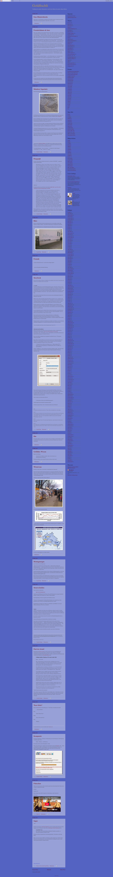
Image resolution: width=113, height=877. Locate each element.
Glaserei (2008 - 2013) (71, 130)
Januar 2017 (69, 400)
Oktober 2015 (70, 377)
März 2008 (69, 242)
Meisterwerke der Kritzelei (72, 170)
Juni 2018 (69, 421)
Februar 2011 (70, 294)
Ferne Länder (42, 865)
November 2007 (70, 236)
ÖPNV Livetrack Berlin (71, 133)
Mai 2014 (69, 352)
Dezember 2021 (70, 445)
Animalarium (70, 121)
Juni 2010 (69, 282)
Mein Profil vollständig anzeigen (73, 475)
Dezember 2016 (70, 398)
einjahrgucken (70, 89)
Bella (68, 107)
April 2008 (69, 243)
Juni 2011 (69, 300)
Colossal (69, 115)
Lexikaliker (69, 117)
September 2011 (70, 304)
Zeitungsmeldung (46, 655)
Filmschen (37, 783)
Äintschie (69, 102)
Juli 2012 (69, 319)
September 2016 (70, 394)
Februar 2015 (70, 366)
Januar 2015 (69, 364)
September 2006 (70, 215)
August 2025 (69, 460)
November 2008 (70, 254)
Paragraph (37, 158)
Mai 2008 (69, 245)
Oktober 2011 (70, 306)
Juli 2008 (69, 248)
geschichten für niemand (71, 15)
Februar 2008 (70, 240)
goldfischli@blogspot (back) (72, 17)
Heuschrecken (70, 42)
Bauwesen (38, 865)
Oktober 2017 (70, 412)
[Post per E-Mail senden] (41, 23)
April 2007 (69, 225)
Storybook (37, 278)
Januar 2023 (69, 451)
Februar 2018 (70, 418)
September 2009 (70, 268)
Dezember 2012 (70, 327)
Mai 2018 (69, 419)
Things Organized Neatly (71, 135)
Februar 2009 (70, 258)
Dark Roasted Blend (71, 129)
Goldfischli (40, 5)
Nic (68, 108)
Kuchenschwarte (70, 83)
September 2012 (70, 322)
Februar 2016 (70, 383)
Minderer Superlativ (41, 89)
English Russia (70, 126)
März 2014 (69, 349)
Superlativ (59, 116)
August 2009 (69, 267)
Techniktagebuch (70, 127)
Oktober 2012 (70, 324)
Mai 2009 (69, 262)
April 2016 (69, 386)
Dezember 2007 (70, 237)
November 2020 (70, 440)
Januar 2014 (69, 346)
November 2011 (70, 307)
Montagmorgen (39, 561)
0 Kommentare (36, 23)
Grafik (69, 37)
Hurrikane (69, 43)
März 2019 (69, 430)
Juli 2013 (69, 337)
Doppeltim (69, 146)
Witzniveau (38, 467)
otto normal (69, 98)
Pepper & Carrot (70, 164)
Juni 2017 (69, 407)
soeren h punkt (70, 86)
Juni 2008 (69, 246)
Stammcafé (38, 707)
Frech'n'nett (69, 99)
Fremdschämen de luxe (42, 30)
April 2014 (69, 351)
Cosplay (74, 193)
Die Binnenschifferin (71, 77)
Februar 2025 (70, 455)
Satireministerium (70, 80)
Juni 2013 (69, 336)
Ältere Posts (62, 869)
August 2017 (69, 409)
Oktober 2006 (70, 216)
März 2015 (69, 367)
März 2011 (69, 295)
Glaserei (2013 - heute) (71, 132)
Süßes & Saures (70, 161)
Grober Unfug (70, 39)
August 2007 (69, 231)
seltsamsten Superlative (45, 826)
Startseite (49, 869)
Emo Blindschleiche (41, 17)
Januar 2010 (69, 274)
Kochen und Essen (70, 46)
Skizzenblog (69, 153)
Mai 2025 (69, 457)
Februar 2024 (70, 452)
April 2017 (69, 404)
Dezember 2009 (70, 273)
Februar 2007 (70, 222)
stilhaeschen (69, 96)
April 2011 (69, 297)
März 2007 (69, 224)
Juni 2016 (69, 389)
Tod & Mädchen (70, 162)
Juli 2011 (69, 301)
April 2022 (69, 449)
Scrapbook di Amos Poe (71, 75)
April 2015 (69, 369)
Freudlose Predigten (39, 151)
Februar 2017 (70, 401)
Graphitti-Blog (70, 123)
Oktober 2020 (70, 439)
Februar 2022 (70, 446)
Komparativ (38, 736)
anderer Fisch (70, 92)
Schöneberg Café (50, 726)
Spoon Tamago (70, 124)
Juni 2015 (69, 372)
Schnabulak (69, 152)
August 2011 (69, 303)
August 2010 (69, 285)
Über (68, 61)
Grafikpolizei (70, 155)
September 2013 (70, 340)
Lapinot (69, 140)
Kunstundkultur (70, 48)
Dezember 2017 (70, 415)
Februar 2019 (70, 428)
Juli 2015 (69, 373)
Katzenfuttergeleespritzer (71, 168)
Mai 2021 (69, 442)
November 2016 (70, 397)
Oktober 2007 (70, 234)
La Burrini (69, 143)
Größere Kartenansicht (37, 863)
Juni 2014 (69, 354)
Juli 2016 (69, 391)
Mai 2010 (69, 280)
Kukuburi (69, 141)
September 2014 (70, 358)
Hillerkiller (69, 144)
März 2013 (69, 331)
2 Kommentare (44, 429)
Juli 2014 (69, 355)
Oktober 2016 (70, 395)
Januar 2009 (69, 257)
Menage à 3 (69, 150)
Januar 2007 (69, 221)
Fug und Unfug (38, 251)
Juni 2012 (69, 318)
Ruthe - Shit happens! (71, 167)
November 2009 (70, 271)
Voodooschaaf (70, 87)
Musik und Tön (70, 49)
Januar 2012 (69, 310)
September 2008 (70, 251)
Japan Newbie (70, 90)
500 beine (69, 101)
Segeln (69, 60)
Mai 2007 (69, 227)
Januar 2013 (69, 328)
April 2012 (69, 315)
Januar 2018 (69, 416)
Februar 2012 (70, 312)
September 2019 (70, 434)
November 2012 (70, 325)
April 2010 (69, 279)
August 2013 (69, 339)
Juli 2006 (69, 212)
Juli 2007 (69, 230)
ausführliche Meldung (42, 143)
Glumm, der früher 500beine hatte (73, 72)
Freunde (36, 259)
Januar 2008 (69, 239)
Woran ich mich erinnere (71, 64)
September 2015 (70, 376)
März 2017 (69, 403)
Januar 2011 (69, 292)
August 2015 (69, 374)
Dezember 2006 (70, 219)
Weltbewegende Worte (71, 63)
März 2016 (69, 385)
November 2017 (70, 413)
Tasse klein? (38, 705)
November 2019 (70, 436)
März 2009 (69, 260)
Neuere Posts (35, 869)
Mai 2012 (69, 316)
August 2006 (69, 213)
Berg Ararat (69, 24)
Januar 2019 (69, 427)
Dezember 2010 (70, 291)
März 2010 (69, 277)
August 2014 (69, 357)
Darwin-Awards (41, 651)
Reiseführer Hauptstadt (71, 57)
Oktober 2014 (70, 360)
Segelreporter (70, 120)
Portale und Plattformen (71, 54)
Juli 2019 (69, 433)
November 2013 (70, 343)
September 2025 (70, 461)
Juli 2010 (69, 283)
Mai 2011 (69, 298)
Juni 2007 (69, 228)
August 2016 (69, 392)
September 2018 (70, 424)
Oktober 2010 (70, 288)
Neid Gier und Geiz (71, 52)
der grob (69, 104)
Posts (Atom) (38, 871)
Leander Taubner (70, 159)
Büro (35, 221)
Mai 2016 (69, 388)
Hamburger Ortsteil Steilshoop (54, 827)
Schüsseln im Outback (71, 58)
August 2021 (69, 443)
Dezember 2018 (70, 425)
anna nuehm (69, 95)
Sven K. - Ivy (70, 156)
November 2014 (70, 361)
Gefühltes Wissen (40, 451)
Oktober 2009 (70, 270)
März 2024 (69, 454)
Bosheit (69, 27)
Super (36, 821)
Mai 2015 (69, 370)
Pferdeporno (69, 187)
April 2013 (69, 333)
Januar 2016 (69, 382)
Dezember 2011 (70, 309)
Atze (73, 200)
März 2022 (69, 448)
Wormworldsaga (70, 165)
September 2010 (70, 286)
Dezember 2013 (70, 345)
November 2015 (70, 379)
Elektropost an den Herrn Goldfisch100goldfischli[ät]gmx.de (73, 467)
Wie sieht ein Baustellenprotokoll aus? (73, 181)
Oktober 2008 (70, 252)
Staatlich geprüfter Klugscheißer (73, 74)
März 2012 (69, 313)
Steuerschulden (39, 587)
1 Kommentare (36, 270)
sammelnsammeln (70, 78)
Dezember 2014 (70, 363)
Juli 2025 (69, 458)
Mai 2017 (69, 406)
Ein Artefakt (69, 30)
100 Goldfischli (71, 470)
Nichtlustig (69, 149)
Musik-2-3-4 (38, 814)
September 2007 (70, 233)
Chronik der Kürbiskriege (71, 28)
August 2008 (69, 249)
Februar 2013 (70, 330)
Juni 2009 (69, 264)
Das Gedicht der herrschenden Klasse (73, 71)
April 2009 (69, 261)
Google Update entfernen (71, 175)
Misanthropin (70, 93)
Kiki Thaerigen (70, 158)
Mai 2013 (69, 334)
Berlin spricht (70, 25)
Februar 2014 (70, 348)
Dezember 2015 (70, 380)
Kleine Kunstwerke (71, 45)
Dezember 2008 (70, 255)
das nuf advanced (70, 81)
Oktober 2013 (70, 342)
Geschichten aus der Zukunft (72, 36)
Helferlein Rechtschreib (71, 40)
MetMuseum (70, 118)
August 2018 (69, 422)
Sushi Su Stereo (70, 84)
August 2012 (69, 321)
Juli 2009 (69, 265)
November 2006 (70, 218)
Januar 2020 (69, 437)
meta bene (69, 147)
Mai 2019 (69, 431)
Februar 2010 (70, 276)
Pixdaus (69, 114)
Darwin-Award (39, 649)
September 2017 (70, 410)
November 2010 (70, 289)
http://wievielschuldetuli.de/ (40, 592)
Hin (35, 436)
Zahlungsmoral (70, 66)
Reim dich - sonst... (71, 55)
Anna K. (69, 105)
